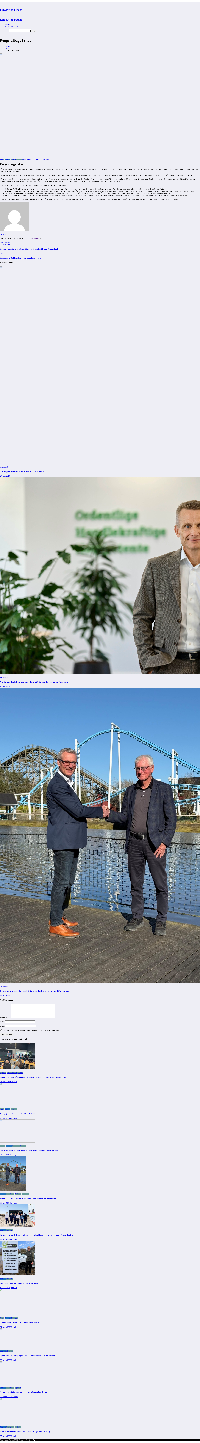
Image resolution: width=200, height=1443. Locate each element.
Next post (3, 253)
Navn (2, 1022)
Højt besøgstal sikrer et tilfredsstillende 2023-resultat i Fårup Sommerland (29, 249)
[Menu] (1, 15)
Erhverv (7, 159)
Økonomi (10, 1073)
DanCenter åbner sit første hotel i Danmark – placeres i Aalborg (25, 1432)
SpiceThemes (33, 1440)
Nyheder (3, 1073)
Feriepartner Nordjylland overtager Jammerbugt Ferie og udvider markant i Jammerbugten (36, 1235)
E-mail (2, 1026)
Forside (7, 25)
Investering (15, 159)
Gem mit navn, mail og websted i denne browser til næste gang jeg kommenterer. (32, 1030)
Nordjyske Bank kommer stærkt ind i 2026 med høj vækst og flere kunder (35, 682)
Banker (2, 1146)
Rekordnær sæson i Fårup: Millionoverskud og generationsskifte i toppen (35, 991)
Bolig (2, 159)
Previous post (5, 244)
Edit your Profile (33, 238)
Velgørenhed (18, 1073)
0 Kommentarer (46, 159)
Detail (2, 1318)
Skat (21, 159)
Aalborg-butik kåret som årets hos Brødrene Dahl (19, 1323)
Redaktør (26, 159)
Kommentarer (5, 1018)
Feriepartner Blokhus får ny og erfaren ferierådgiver (20, 258)
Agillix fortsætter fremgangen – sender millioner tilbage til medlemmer (27, 1356)
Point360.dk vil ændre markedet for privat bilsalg (19, 1283)
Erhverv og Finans (11, 9)
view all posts (5, 242)
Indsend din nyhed (11, 27)
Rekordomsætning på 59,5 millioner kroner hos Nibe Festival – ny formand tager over (33, 1077)
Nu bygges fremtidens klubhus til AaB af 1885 (22, 471)
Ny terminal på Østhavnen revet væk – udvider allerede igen (23, 1392)
